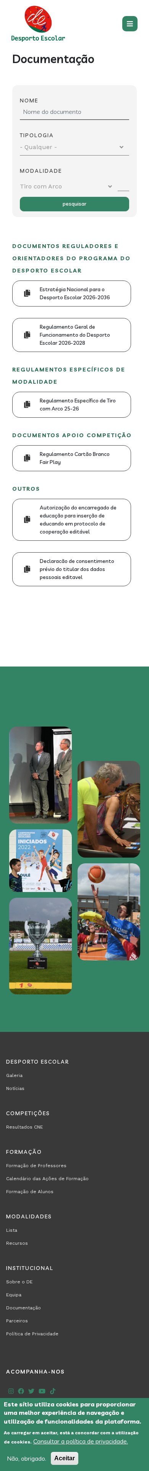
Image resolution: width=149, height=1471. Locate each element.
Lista (11, 1230)
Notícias (15, 1088)
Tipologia (37, 135)
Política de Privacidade (32, 1333)
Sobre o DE (19, 1281)
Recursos (17, 1243)
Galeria (14, 1075)
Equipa (13, 1294)
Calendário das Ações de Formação (47, 1178)
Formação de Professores (36, 1165)
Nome (29, 100)
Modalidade (41, 170)
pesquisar (74, 203)
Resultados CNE (24, 1127)
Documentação (23, 1307)
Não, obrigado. (26, 1458)
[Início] (38, 24)
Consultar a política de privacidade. (80, 1441)
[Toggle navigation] (130, 23)
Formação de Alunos (29, 1191)
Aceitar (64, 1458)
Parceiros (17, 1320)
